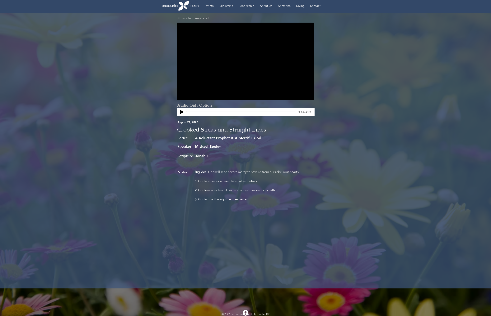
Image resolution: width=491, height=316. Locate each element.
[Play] (182, 112)
